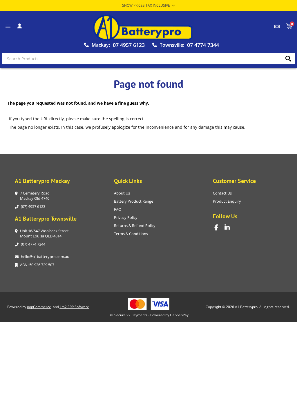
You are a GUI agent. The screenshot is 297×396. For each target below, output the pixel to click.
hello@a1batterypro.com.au (45, 256)
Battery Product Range (133, 201)
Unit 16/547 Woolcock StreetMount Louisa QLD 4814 (44, 233)
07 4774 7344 (203, 44)
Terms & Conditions (131, 233)
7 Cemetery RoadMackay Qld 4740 (35, 195)
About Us (122, 193)
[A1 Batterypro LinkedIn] (229, 227)
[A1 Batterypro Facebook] (219, 227)
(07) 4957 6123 (33, 206)
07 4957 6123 (129, 44)
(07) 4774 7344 (33, 244)
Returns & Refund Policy (134, 225)
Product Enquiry (227, 201)
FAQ (117, 209)
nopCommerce (39, 306)
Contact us (222, 193)
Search (288, 58)
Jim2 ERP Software (74, 306)
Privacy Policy (125, 217)
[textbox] (148, 58)
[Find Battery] (277, 26)
